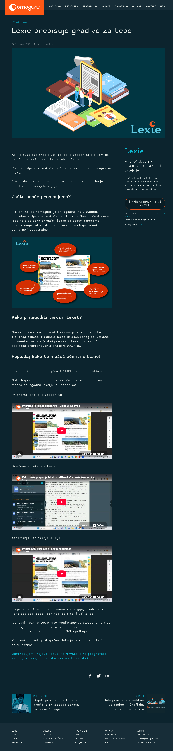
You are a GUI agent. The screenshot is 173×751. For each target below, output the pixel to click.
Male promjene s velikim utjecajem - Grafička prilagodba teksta (123, 705)
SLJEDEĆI (138, 696)
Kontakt (151, 7)
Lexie (139, 225)
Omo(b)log (121, 7)
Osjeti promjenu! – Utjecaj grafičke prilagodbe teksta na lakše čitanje (56, 705)
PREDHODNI (40, 696)
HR (161, 7)
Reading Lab (90, 7)
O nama (136, 7)
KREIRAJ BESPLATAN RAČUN (145, 204)
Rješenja (70, 7)
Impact (106, 7)
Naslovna (55, 7)
